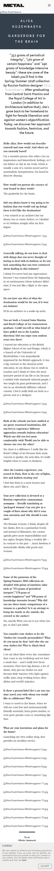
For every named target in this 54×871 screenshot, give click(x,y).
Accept (45, 866)
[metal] (13, 5)
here (24, 860)
